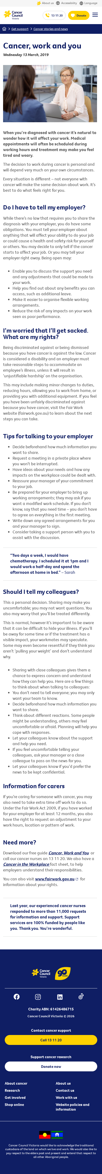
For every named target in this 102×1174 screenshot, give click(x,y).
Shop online (14, 1104)
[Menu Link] (95, 17)
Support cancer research (51, 1056)
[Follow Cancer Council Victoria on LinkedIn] (62, 997)
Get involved (15, 1097)
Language (90, 3)
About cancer (16, 1083)
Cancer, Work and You (68, 853)
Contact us (65, 1090)
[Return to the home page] (13, 18)
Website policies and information (72, 1107)
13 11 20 (57, 15)
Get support (19, 29)
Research (12, 1090)
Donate (81, 15)
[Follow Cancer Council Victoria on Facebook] (19, 997)
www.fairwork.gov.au (54, 879)
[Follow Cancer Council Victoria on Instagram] (40, 997)
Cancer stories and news (50, 29)
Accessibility (69, 3)
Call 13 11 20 (51, 1040)
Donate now (51, 1066)
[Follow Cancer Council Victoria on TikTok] (83, 997)
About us (48, 3)
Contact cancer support (51, 1030)
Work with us (66, 1097)
